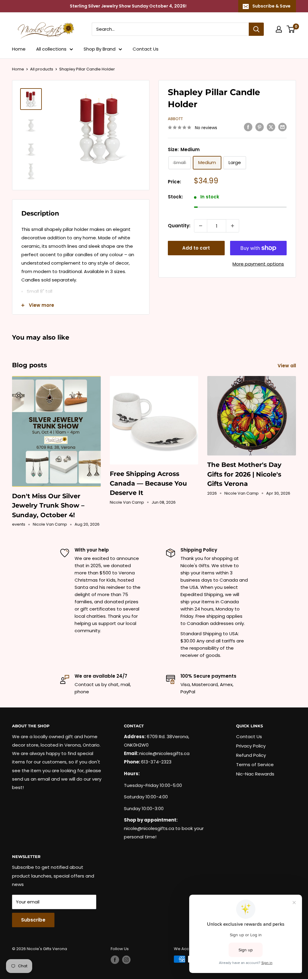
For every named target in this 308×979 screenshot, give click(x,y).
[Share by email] (282, 127)
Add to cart (196, 248)
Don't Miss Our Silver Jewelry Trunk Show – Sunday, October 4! (48, 505)
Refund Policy (251, 755)
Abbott (175, 119)
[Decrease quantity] (200, 225)
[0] (291, 29)
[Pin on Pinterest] (259, 127)
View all (287, 365)
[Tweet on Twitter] (271, 127)
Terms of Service (255, 764)
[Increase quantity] (232, 225)
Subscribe (33, 920)
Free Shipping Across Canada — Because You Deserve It (148, 483)
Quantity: (179, 225)
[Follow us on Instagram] (126, 960)
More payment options (258, 264)
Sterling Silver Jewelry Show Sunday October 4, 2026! (128, 6)
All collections (51, 49)
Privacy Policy (251, 746)
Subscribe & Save (271, 6)
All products (41, 69)
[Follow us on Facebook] (115, 960)
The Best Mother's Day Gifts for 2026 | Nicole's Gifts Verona (244, 474)
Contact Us (146, 49)
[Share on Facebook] (248, 127)
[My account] (279, 29)
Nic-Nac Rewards (255, 774)
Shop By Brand (100, 49)
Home (19, 49)
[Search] (256, 29)
